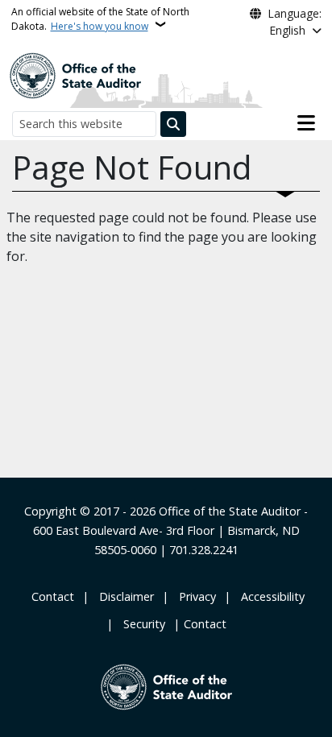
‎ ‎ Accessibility (269, 596)
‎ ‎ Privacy (194, 596)
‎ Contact (51, 596)
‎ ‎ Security (141, 623)
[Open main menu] (306, 123)
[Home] (74, 74)
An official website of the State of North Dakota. (100, 19)
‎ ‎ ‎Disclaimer (123, 596)
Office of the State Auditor (230, 511)
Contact (205, 623)
